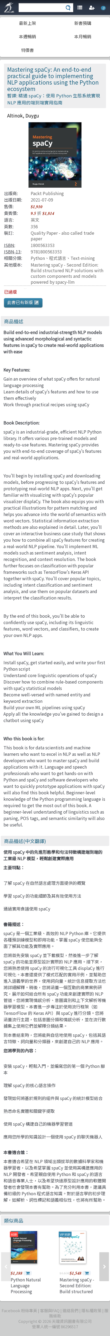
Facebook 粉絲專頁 (19, 1310)
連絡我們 (70, 1310)
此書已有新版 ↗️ (23, 302)
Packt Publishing (47, 193)
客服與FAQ (50, 1310)
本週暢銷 (27, 36)
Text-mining (82, 258)
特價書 (27, 50)
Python (38, 258)
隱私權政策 (91, 1310)
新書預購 (82, 23)
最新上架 (27, 23)
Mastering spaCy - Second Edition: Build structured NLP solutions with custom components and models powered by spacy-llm (67, 273)
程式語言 (57, 258)
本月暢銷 (82, 36)
